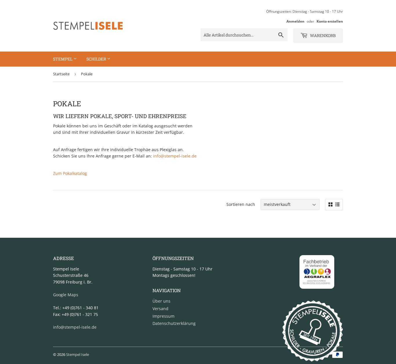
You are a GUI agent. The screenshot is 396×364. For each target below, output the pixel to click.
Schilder (96, 59)
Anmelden (295, 21)
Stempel (63, 59)
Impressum (163, 316)
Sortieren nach (240, 204)
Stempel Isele (77, 354)
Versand (160, 308)
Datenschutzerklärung (174, 323)
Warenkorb (322, 35)
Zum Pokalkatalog (70, 173)
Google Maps (65, 294)
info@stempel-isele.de (175, 156)
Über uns (161, 301)
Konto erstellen (330, 21)
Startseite (61, 73)
